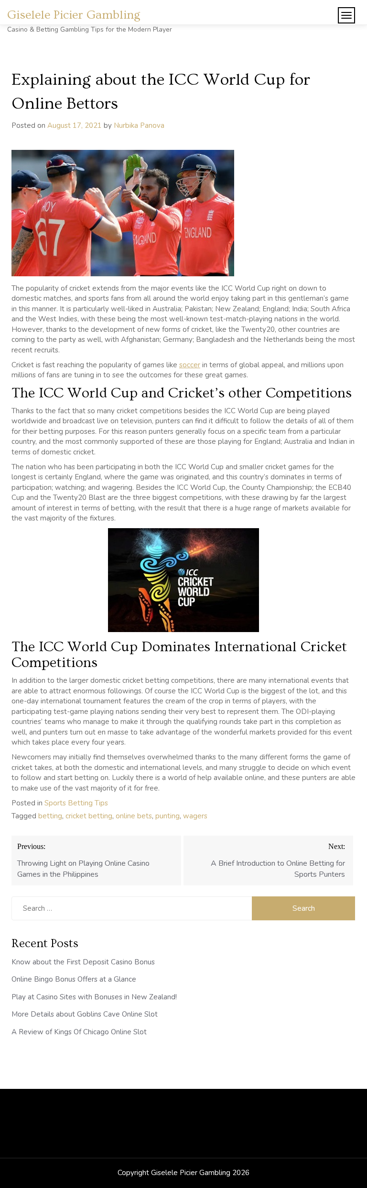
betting (50, 816)
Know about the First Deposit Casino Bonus (83, 962)
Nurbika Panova (139, 125)
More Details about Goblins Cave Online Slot (84, 1014)
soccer (189, 365)
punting (167, 816)
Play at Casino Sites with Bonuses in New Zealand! (94, 997)
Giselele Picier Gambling (73, 15)
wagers (195, 816)
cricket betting (88, 816)
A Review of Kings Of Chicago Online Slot (79, 1032)
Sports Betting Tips (76, 803)
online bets (134, 816)
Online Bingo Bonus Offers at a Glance (73, 979)
